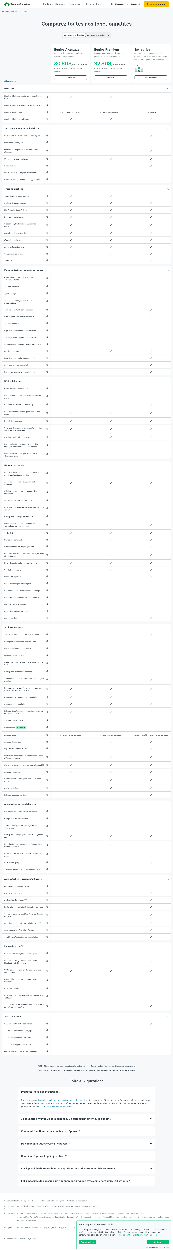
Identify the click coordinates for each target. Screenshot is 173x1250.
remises (103, 1103)
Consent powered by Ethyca (156, 1247)
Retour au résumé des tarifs (16, 11)
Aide (96, 1206)
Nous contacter (121, 4)
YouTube (70, 1201)
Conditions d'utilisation (27, 1214)
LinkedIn (50, 1201)
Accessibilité (108, 1217)
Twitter (41, 1201)
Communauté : (10, 1201)
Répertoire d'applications (46, 1206)
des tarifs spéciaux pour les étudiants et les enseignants (64, 1100)
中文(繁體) (44, 1227)
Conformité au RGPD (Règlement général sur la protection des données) (47, 1217)
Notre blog (21, 1201)
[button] (86, 88)
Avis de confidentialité (129, 1235)
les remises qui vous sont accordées (55, 1106)
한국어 (53, 1227)
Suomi (20, 1227)
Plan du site (87, 1206)
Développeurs (82, 1201)
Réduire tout (9, 81)
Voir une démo (151, 77)
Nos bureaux (64, 1206)
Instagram (60, 1201)
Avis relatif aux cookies (150, 1235)
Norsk (27, 1227)
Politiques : (9, 1214)
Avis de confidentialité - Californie (75, 1214)
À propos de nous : (9, 1207)
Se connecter (136, 4)
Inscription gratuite (156, 4)
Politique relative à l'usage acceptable (108, 1214)
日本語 (61, 1227)
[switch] (63, 34)
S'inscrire (70, 77)
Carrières (76, 1206)
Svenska (69, 1227)
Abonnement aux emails (90, 1217)
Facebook (32, 1201)
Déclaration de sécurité (135, 1214)
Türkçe (35, 1227)
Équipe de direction (25, 1206)
